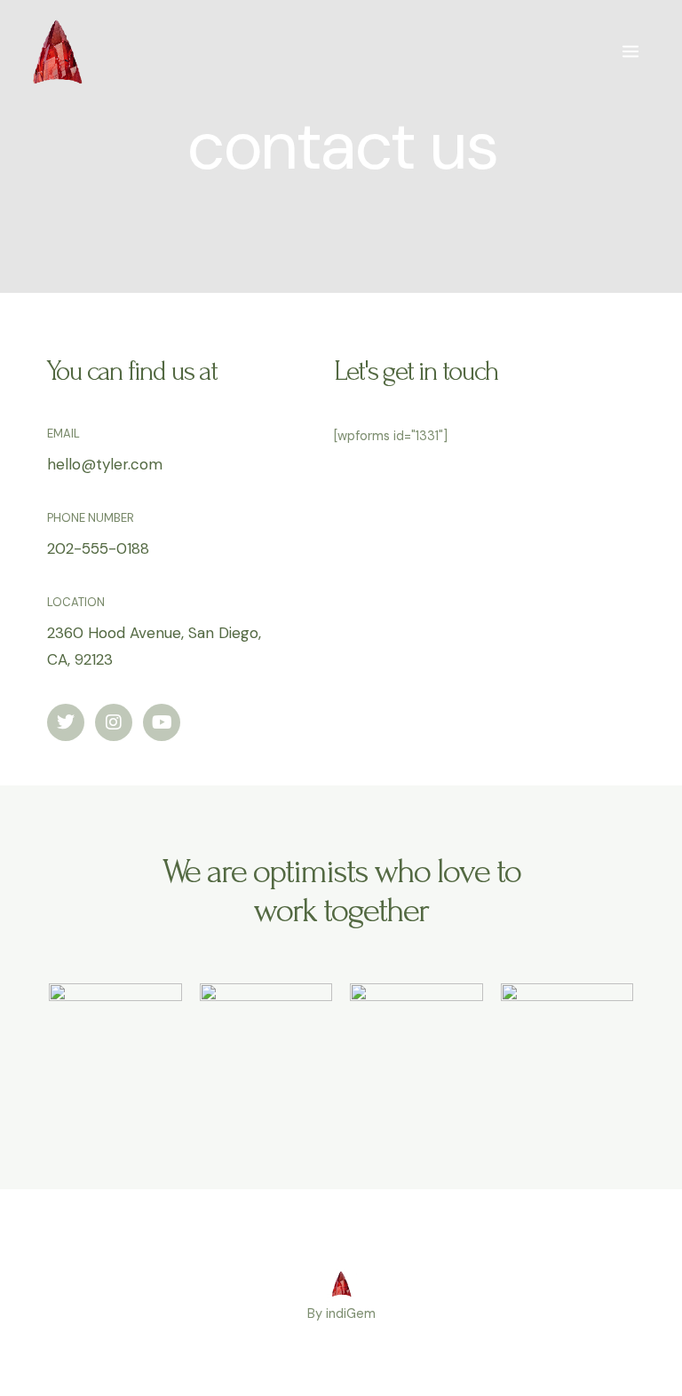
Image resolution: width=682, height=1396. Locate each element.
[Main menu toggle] (630, 51)
